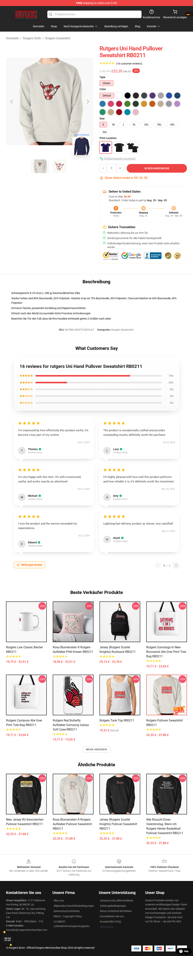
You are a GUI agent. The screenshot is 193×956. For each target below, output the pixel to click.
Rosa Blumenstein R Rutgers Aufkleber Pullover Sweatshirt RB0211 (72, 824)
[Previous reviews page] (157, 565)
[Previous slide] (12, 102)
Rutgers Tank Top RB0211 (117, 720)
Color (103, 89)
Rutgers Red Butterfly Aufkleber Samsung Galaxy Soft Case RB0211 (71, 725)
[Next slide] (88, 102)
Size (102, 118)
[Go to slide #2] (60, 166)
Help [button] (186, 951)
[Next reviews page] (176, 565)
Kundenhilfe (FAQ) (110, 921)
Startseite (12, 38)
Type (102, 77)
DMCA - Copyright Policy (68, 916)
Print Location (108, 138)
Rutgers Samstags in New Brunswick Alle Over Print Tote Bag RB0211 (166, 651)
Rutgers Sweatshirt (57, 38)
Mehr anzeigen (96, 749)
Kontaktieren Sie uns (112, 916)
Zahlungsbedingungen (113, 905)
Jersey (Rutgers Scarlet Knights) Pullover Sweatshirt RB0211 (118, 824)
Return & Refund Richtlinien (116, 911)
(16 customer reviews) (129, 63)
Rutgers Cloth (32, 38)
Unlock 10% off (7, 939)
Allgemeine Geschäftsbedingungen (74, 905)
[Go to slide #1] (40, 166)
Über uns (59, 900)
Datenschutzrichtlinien (67, 911)
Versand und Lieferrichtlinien (116, 900)
